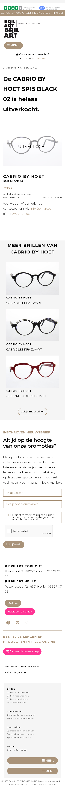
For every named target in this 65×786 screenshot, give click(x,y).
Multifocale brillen (16, 702)
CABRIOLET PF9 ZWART (24, 349)
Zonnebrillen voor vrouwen (21, 718)
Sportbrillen (14, 727)
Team (24, 666)
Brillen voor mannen (18, 692)
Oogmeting (20, 672)
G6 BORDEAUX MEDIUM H (26, 396)
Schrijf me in (13, 544)
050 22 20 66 (21, 214)
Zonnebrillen (14, 711)
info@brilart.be (40, 208)
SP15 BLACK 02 (28, 67)
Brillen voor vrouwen (18, 696)
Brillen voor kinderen (18, 699)
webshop (11, 67)
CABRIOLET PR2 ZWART (23, 303)
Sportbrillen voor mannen (20, 731)
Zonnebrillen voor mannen (21, 715)
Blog (7, 666)
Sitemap (33, 784)
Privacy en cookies (18, 784)
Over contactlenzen (17, 750)
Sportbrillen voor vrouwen (21, 734)
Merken (8, 672)
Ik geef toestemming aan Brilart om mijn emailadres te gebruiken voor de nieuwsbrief (34, 517)
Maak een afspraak (20, 611)
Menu (15, 45)
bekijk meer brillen (32, 411)
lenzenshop (38, 58)
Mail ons (13, 603)
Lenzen (11, 746)
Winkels (15, 666)
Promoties (33, 666)
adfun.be (51, 784)
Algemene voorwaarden (50, 781)
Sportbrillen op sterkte (19, 737)
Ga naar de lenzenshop (24, 651)
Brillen (11, 689)
